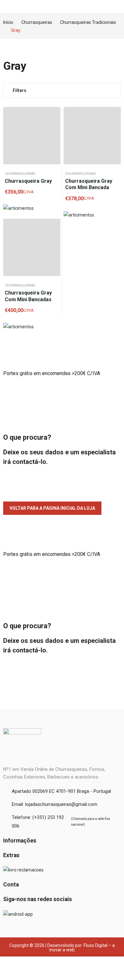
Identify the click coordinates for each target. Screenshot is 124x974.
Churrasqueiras (20, 174)
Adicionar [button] (54, 129)
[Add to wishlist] (54, 113)
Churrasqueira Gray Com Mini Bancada (88, 184)
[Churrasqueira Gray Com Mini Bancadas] (31, 247)
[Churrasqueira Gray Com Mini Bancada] (92, 135)
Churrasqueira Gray (28, 181)
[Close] (116, 336)
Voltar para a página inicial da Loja (52, 508)
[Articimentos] (18, 208)
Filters (19, 90)
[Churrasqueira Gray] (31, 135)
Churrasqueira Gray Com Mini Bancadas (28, 296)
